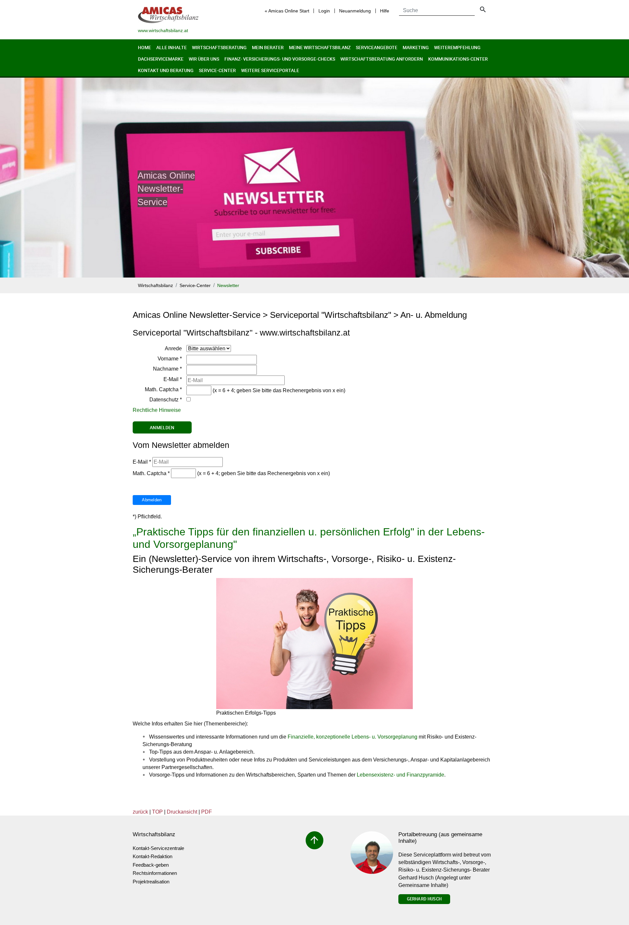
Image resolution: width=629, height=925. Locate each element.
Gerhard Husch (424, 899)
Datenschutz (165, 399)
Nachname (167, 369)
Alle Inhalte (171, 47)
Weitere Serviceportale (270, 70)
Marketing (416, 47)
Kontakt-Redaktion (152, 856)
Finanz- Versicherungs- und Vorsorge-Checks (279, 59)
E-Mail (172, 379)
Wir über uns (204, 59)
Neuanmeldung (355, 11)
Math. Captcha (163, 389)
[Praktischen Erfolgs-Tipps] (314, 643)
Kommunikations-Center (458, 59)
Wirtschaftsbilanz (155, 285)
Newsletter (228, 285)
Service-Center (217, 70)
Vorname (170, 358)
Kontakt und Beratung (166, 70)
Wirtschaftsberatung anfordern (381, 59)
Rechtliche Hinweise (157, 410)
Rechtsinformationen (155, 873)
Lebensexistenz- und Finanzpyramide (400, 775)
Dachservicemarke (160, 59)
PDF (206, 812)
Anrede (173, 348)
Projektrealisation (151, 881)
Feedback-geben (151, 865)
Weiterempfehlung (457, 47)
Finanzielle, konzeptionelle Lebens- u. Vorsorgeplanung (352, 737)
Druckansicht (182, 812)
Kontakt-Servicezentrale (158, 848)
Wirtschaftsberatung (219, 47)
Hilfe (384, 11)
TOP (157, 812)
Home (144, 47)
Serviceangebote (376, 47)
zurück (140, 812)
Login (324, 11)
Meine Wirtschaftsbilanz (320, 47)
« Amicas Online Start (287, 11)
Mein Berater (268, 47)
